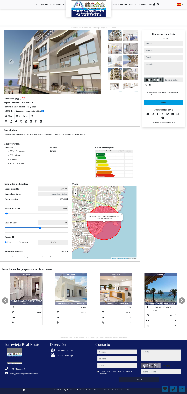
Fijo (9, 242)
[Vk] (31, 121)
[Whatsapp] (36, 121)
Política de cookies (100, 390)
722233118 (163, 38)
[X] (21, 121)
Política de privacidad (85, 390)
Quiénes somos (54, 4)
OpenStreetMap (123, 258)
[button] (5, 300)
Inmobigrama (128, 390)
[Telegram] (41, 121)
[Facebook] (158, 4)
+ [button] (75, 189)
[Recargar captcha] (146, 84)
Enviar (163, 102)
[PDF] (11, 121)
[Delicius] (26, 121)
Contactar (145, 4)
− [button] (75, 193)
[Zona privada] (154, 4)
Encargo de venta (124, 4)
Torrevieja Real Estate (68, 390)
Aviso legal (112, 390)
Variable (25, 242)
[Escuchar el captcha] (150, 84)
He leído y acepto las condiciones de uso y (162, 93)
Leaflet (114, 258)
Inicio (40, 4)
